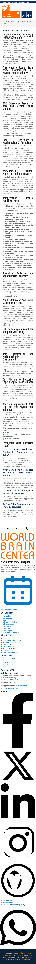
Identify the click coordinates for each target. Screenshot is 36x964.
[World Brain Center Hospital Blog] (18, 897)
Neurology (7, 628)
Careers (6, 650)
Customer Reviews (10, 665)
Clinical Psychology (10, 622)
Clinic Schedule (8, 646)
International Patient (24, 2)
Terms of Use (8, 903)
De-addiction (8, 618)
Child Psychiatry (9, 624)
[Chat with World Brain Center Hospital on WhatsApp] (18, 947)
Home (5, 21)
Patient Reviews (9, 648)
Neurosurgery (8, 630)
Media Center (9, 663)
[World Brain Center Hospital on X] (18, 782)
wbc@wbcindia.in (14, 688)
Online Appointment (26, 15)
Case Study (14, 2)
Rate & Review (6, 2)
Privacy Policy (8, 901)
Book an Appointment (9, 609)
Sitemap (7, 667)
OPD (4, 620)
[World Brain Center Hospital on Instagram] (18, 862)
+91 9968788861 (21, 686)
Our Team (7, 644)
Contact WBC (9, 659)
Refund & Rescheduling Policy (14, 905)
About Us (6, 638)
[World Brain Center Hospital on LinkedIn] (18, 822)
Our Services (8, 661)
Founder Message (9, 642)
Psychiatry (14, 21)
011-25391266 (13, 683)
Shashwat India (24, 959)
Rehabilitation (8, 616)
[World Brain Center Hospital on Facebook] (18, 747)
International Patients (11, 632)
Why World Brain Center (12, 640)
